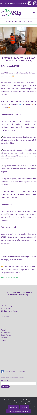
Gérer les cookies (5, 316)
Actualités (4, 337)
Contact (3, 340)
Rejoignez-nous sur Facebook (15, 371)
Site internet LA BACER (9, 277)
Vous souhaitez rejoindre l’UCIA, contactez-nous (9, 3)
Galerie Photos (6, 335)
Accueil (3, 330)
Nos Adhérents (6, 332)
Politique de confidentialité (18, 411)
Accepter (13, 407)
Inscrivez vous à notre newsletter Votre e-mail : (12, 379)
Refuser (24, 407)
